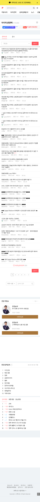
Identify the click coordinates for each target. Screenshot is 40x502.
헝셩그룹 (7, 373)
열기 (38, 494)
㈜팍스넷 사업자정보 (19, 490)
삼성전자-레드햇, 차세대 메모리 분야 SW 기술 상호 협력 (17, 225)
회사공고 (16, 485)
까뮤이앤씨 (8, 393)
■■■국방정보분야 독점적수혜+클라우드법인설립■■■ (17, 239)
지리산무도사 (4, 181)
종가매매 (3, 247)
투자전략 (13, 12)
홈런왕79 (4, 227)
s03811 (6, 220)
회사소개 (9, 485)
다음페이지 (28, 274)
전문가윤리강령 (29, 487)
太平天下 (4, 214)
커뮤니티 (4, 12)
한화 (6, 375)
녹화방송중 (20, 317)
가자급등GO (4, 139)
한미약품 (7, 383)
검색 (34, 8)
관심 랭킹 (18, 399)
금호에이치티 (8, 378)
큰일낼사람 (4, 100)
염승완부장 (4, 194)
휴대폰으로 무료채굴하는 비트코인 (11, 245)
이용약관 (29, 485)
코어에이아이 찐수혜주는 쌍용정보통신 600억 (14, 159)
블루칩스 (6, 68)
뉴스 (32, 12)
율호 (6, 380)
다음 (37, 301)
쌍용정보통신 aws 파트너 (8, 173)
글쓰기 (35, 43)
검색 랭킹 (4, 399)
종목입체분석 (23, 12)
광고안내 (23, 485)
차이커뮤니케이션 (10, 388)
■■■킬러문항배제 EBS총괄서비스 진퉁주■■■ (15, 192)
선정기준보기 (12, 365)
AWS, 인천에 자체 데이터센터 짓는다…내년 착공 (15, 186)
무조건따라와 (4, 188)
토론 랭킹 (11, 399)
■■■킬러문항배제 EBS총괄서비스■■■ (13, 204)
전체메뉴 (38, 8)
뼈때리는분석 (4, 147)
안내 (21, 265)
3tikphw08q (5, 155)
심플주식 (3, 161)
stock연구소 (7, 60)
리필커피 (3, 241)
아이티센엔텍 (10, 23)
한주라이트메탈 (9, 385)
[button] (17, 43)
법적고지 (20, 487)
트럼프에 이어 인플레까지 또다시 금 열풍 (13, 129)
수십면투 (6, 52)
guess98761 (7, 116)
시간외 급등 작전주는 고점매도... (10, 218)
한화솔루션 (8, 391)
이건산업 (7, 370)
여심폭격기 (4, 255)
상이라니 (3, 175)
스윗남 (3, 131)
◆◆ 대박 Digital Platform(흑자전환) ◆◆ (13, 259)
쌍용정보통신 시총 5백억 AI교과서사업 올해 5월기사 (16, 179)
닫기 (37, 2)
